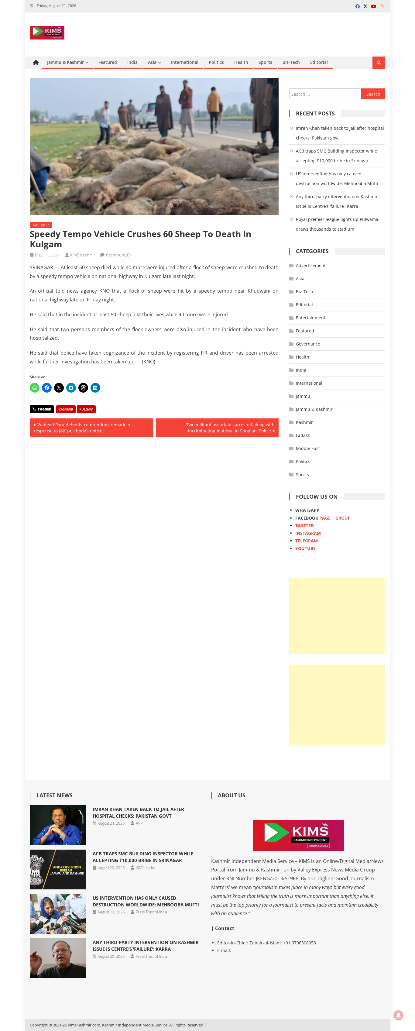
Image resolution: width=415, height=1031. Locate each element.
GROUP (343, 518)
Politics (216, 62)
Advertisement (311, 265)
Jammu (303, 396)
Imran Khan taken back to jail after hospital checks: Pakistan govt (340, 133)
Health (241, 62)
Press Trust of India (151, 912)
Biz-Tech (291, 62)
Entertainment (310, 318)
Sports (265, 62)
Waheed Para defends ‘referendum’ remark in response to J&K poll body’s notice (82, 428)
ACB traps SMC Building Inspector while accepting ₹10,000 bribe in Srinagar (336, 155)
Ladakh (303, 435)
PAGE (325, 518)
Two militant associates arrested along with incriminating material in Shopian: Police (230, 428)
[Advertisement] (337, 616)
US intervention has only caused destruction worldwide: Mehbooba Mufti (337, 178)
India (132, 62)
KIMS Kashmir (82, 255)
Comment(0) (118, 255)
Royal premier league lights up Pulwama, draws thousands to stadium (337, 224)
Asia (152, 62)
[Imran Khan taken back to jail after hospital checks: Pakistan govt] (57, 825)
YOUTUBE (305, 548)
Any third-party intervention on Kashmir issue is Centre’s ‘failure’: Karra (337, 201)
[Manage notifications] (398, 1015)
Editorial (319, 62)
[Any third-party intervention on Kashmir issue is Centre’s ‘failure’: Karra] (57, 958)
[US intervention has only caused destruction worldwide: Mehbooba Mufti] (57, 914)
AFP (139, 823)
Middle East (308, 448)
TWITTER (304, 525)
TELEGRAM (306, 541)
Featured (107, 62)
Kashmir (41, 225)
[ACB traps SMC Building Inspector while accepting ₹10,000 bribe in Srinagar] (57, 869)
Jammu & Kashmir (65, 62)
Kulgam (86, 409)
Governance (308, 344)
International (184, 62)
